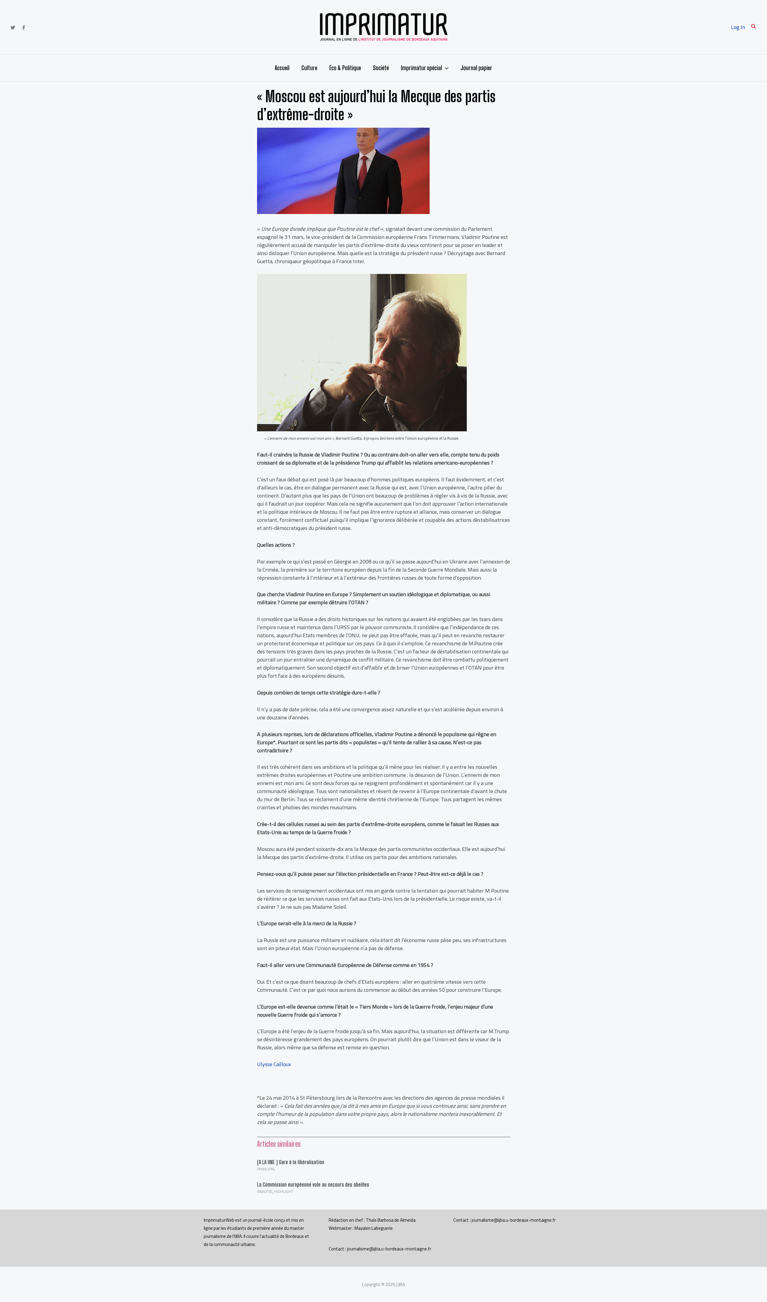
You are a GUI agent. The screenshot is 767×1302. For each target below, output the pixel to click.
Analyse (264, 1191)
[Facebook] (23, 27)
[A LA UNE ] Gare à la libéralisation (290, 1162)
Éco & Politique (345, 67)
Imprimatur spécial (421, 67)
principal (266, 1169)
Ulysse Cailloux (274, 1064)
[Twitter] (12, 27)
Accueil (282, 67)
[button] (754, 27)
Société (381, 67)
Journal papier (476, 67)
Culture (309, 67)
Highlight (283, 1191)
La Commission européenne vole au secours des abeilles (313, 1184)
